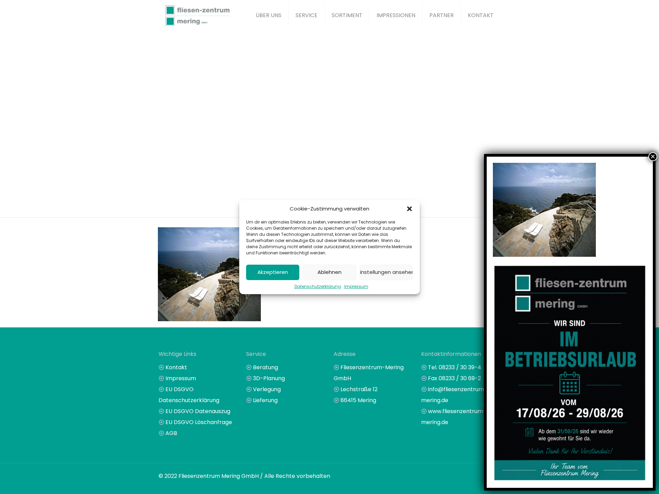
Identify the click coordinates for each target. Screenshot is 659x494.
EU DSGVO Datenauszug (197, 411)
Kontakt (176, 367)
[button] (409, 208)
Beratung (265, 367)
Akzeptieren (272, 272)
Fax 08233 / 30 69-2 (454, 378)
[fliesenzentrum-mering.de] (197, 15)
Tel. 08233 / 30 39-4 (454, 367)
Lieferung (265, 400)
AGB (171, 433)
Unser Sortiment (294, 156)
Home (250, 156)
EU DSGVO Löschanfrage (198, 422)
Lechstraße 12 (359, 389)
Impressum (356, 286)
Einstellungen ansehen (386, 272)
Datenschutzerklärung (317, 286)
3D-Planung (269, 378)
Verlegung (267, 389)
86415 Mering (358, 400)
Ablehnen (329, 272)
